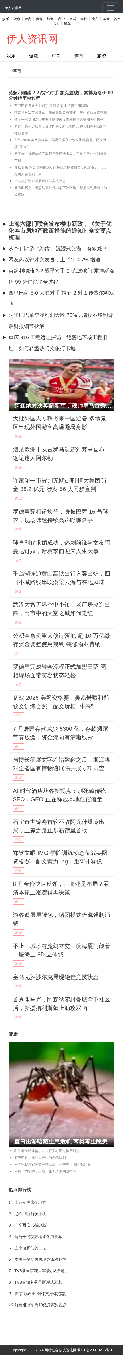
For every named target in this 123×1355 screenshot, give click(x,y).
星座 (67, 23)
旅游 (50, 19)
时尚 (28, 19)
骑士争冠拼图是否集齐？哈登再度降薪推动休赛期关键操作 (59, 120)
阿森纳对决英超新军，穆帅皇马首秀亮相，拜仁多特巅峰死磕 (60, 113)
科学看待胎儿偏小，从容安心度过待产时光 (47, 1151)
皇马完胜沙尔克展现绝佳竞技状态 (40, 181)
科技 (83, 19)
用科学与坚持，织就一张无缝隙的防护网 (45, 1171)
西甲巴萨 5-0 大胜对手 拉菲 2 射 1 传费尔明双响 (51, 106)
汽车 (56, 23)
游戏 (106, 19)
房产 (95, 19)
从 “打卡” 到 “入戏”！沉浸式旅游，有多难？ (58, 248)
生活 (72, 19)
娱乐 (5, 19)
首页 (117, 19)
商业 (61, 19)
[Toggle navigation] (110, 8)
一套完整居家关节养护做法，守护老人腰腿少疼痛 (52, 1165)
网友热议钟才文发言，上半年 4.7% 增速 (54, 259)
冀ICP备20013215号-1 (94, 1350)
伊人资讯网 (13, 8)
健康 (16, 19)
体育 (39, 19)
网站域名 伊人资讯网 (60, 1350)
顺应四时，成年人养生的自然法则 (40, 1158)
